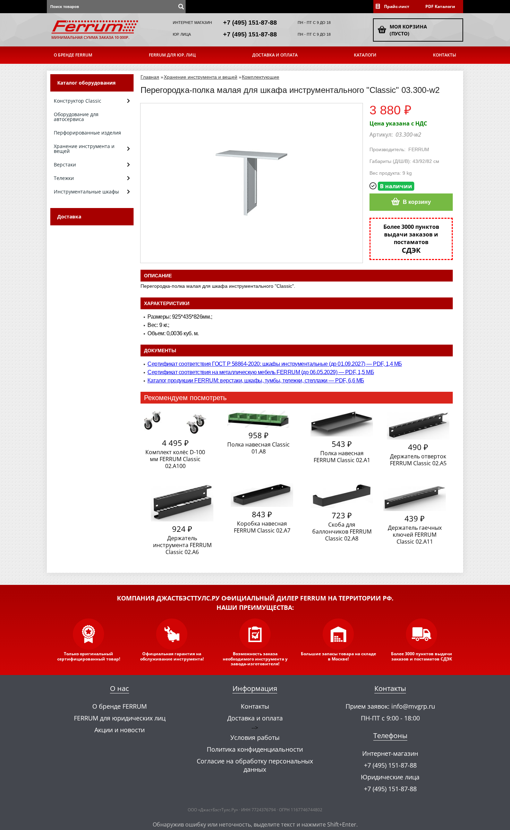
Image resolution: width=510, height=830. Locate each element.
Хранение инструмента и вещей (200, 77)
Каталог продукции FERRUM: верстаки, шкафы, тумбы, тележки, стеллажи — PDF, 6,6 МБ (255, 380)
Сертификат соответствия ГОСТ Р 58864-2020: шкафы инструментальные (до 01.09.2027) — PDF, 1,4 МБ (274, 364)
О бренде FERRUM (73, 55)
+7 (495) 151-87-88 (250, 22)
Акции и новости (119, 730)
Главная (150, 77)
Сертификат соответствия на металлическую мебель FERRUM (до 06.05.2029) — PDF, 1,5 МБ (260, 372)
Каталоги (365, 55)
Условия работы (255, 737)
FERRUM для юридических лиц (119, 718)
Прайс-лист (396, 6)
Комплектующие (260, 77)
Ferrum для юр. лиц (172, 55)
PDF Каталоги (440, 6)
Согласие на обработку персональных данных (255, 765)
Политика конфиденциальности (255, 749)
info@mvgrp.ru (413, 706)
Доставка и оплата (275, 55)
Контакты (444, 55)
